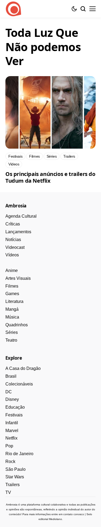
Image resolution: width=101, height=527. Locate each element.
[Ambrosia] (13, 9)
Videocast (15, 247)
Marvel (11, 430)
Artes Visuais (18, 278)
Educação (15, 407)
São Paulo (15, 469)
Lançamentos (18, 231)
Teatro (11, 340)
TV (8, 492)
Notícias (13, 239)
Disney (12, 399)
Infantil (11, 422)
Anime (11, 270)
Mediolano (55, 519)
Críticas (12, 224)
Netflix (11, 438)
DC (8, 392)
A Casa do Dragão (23, 368)
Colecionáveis (19, 384)
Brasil (10, 376)
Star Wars (14, 477)
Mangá (12, 309)
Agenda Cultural (21, 216)
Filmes (11, 286)
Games (12, 293)
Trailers (12, 484)
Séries (11, 332)
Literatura (14, 301)
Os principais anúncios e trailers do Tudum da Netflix (50, 177)
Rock (10, 461)
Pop (9, 446)
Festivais (14, 415)
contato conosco (73, 514)
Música (12, 317)
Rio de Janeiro (19, 453)
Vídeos (12, 255)
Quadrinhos (16, 325)
